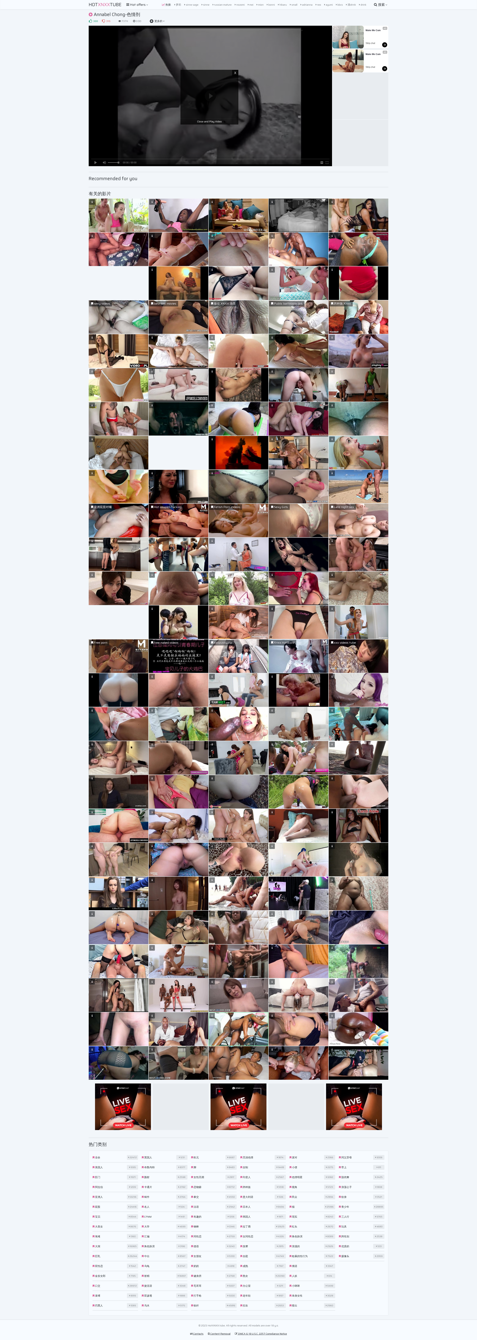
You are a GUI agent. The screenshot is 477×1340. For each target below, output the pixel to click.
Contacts (198, 1334)
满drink (351, 5)
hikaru (283, 5)
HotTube (105, 4)
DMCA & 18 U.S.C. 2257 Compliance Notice (262, 1334)
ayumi (329, 5)
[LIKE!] (90, 21)
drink (363, 5)
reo (319, 5)
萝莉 (178, 5)
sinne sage (191, 5)
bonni (271, 5)
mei (251, 5)
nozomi (240, 5)
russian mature (223, 5)
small (294, 5)
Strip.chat (370, 43)
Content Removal (220, 1334)
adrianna (306, 5)
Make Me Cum (373, 30)
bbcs (340, 5)
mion (261, 5)
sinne (206, 5)
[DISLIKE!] (103, 21)
